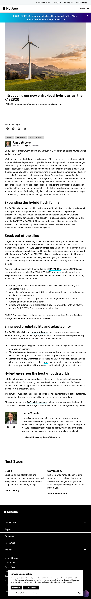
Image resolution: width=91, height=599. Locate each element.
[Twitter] (8, 427)
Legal (7, 585)
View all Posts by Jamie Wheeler (41, 437)
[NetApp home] (10, 8)
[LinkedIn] (14, 427)
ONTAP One (21, 137)
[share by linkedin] (19, 129)
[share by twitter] (7, 129)
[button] (84, 8)
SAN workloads (61, 358)
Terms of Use (10, 563)
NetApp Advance (36, 137)
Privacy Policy (10, 567)
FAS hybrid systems (37, 402)
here (46, 362)
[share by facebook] (13, 129)
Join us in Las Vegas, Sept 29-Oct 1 (44, 19)
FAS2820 (10, 137)
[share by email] (24, 129)
